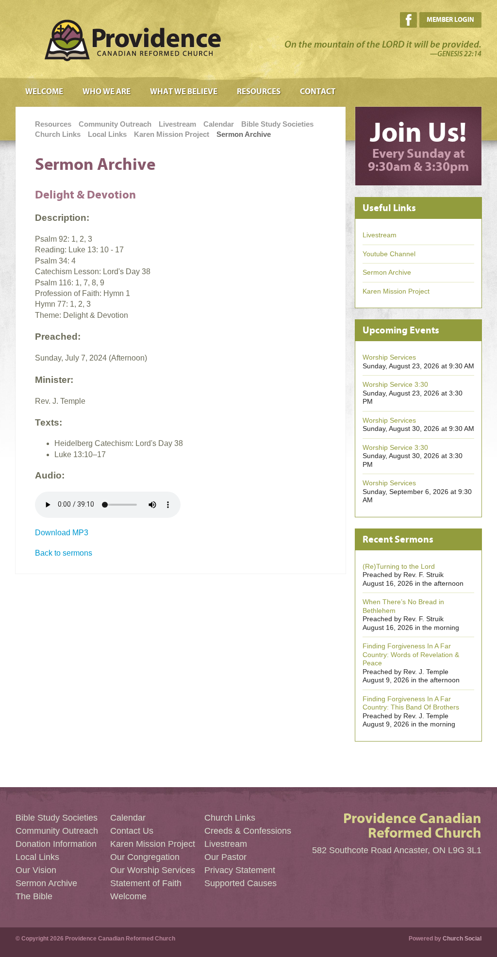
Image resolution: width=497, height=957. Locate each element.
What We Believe (183, 92)
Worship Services (389, 357)
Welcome (44, 92)
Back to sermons (63, 553)
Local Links (107, 134)
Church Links (58, 134)
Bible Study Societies (277, 124)
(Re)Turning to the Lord (399, 566)
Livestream (177, 124)
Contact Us (131, 831)
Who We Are (107, 92)
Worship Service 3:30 (395, 384)
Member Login (450, 20)
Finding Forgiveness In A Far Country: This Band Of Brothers (411, 703)
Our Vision (36, 870)
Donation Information (56, 844)
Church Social (462, 938)
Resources (259, 92)
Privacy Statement (239, 870)
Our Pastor (225, 857)
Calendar (218, 124)
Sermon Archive (243, 134)
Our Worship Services (152, 870)
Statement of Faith (146, 883)
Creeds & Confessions (247, 831)
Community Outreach (115, 124)
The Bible (34, 896)
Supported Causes (240, 883)
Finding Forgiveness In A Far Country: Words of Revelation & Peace (411, 654)
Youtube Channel (389, 254)
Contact (317, 92)
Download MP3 (61, 532)
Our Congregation (145, 857)
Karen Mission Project (171, 134)
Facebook (408, 20)
